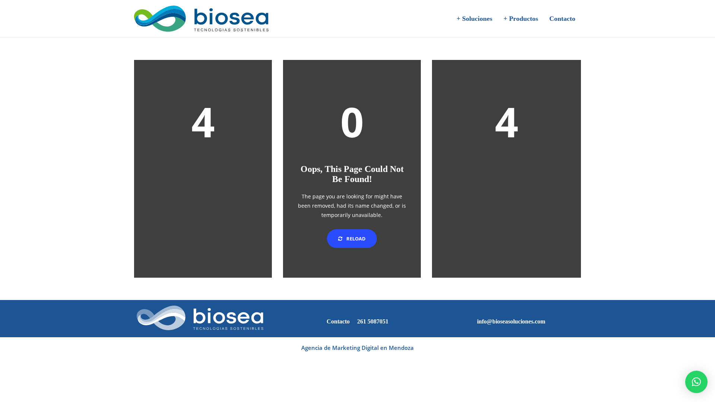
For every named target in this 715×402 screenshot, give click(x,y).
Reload (355, 238)
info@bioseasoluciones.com (511, 321)
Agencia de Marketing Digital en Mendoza (357, 347)
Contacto (562, 18)
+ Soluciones (474, 18)
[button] (696, 382)
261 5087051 (372, 321)
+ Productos (520, 18)
